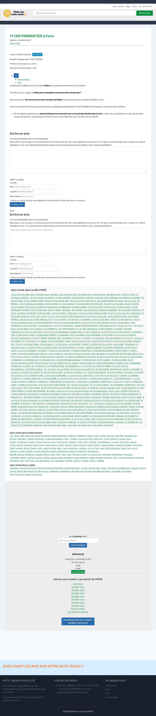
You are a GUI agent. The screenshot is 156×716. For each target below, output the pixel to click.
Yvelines (100, 460)
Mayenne (73, 451)
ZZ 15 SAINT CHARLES (34, 369)
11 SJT (130, 325)
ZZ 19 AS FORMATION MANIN (72, 406)
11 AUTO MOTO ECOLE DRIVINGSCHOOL (99, 322)
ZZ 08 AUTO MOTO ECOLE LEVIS (102, 307)
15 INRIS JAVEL (122, 363)
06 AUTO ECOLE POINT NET (57, 300)
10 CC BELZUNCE (134, 313)
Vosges (84, 460)
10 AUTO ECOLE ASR (116, 313)
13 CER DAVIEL (61, 344)
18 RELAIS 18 (133, 394)
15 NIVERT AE (28, 366)
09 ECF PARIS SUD (39, 310)
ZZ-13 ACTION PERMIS (26, 350)
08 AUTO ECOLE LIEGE (113, 304)
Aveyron (110, 435)
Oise (58, 454)
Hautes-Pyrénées (123, 445)
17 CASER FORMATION (30, 378)
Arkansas (14, 468)
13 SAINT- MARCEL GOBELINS (89, 347)
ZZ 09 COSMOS (59, 313)
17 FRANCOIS (42, 381)
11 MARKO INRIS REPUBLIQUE (86, 325)
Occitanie (116, 471)
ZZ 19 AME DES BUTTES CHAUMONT (33, 406)
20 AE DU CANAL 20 (36, 409)
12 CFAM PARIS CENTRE (46, 335)
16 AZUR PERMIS (102, 369)
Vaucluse (59, 460)
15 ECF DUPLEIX (41, 363)
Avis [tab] (19, 82)
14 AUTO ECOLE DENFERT (59, 350)
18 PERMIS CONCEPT (101, 394)
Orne (63, 454)
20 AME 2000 (52, 409)
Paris (134, 6)
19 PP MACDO (38, 403)
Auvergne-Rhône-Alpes (31, 468)
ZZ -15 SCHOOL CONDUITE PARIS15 (96, 366)
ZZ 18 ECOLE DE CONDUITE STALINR (58, 397)
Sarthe (46, 457)
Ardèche (72, 435)
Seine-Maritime (81, 457)
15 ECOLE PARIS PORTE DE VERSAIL (64, 363)
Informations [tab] (24, 79)
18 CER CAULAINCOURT (110, 388)
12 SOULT (77, 338)
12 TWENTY (87, 338)
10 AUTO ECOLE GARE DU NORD (93, 313)
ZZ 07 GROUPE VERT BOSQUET (89, 304)
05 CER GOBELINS (63, 297)
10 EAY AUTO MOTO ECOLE (42, 316)
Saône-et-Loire (35, 457)
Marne (53, 451)
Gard (80, 442)
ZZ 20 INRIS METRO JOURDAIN (111, 422)
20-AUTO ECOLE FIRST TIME (83, 419)
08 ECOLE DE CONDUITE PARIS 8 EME (41, 307)
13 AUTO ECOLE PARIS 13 (102, 341)
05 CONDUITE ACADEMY (129, 297)
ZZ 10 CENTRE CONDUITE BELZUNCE (70, 316)
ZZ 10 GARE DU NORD (117, 316)
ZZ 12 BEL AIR (98, 338)
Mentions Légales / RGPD (69, 692)
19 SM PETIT (84, 403)
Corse (103, 468)
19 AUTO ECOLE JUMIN (131, 397)
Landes (82, 448)
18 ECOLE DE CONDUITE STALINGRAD (44, 394)
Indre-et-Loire (49, 448)
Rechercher (144, 13)
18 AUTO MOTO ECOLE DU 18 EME (55, 388)
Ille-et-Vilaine (30, 448)
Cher (66, 439)
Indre (39, 448)
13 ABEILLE (43, 341)
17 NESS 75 (117, 381)
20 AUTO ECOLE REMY (96, 409)
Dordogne (22, 442)
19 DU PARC (65, 400)
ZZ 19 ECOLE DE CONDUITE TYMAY (119, 406)
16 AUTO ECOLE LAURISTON (82, 369)
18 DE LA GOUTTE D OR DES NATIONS (73, 391)
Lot (128, 448)
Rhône (23, 457)
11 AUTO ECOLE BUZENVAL (121, 319)
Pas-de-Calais (79, 454)
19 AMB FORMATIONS (112, 397)
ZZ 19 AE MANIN (125, 403)
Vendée (68, 460)
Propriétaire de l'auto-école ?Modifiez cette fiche (78, 621)
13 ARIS (68, 341)
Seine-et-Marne (65, 457)
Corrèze (73, 439)
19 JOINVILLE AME (132, 400)
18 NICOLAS (66, 394)
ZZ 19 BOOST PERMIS (95, 406)
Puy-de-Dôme (94, 454)
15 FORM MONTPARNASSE (104, 363)
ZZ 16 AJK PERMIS (114, 372)
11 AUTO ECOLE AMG (100, 319)
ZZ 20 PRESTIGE (132, 422)
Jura (65, 448)
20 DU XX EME (67, 416)
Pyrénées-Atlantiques (112, 454)
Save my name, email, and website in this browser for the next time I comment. (48, 200)
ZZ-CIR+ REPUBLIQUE (88, 328)
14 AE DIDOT (42, 350)
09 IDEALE (66, 310)
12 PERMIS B (68, 338)
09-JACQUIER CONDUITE (129, 310)
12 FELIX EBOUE (25, 338)
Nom (12, 186)
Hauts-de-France (25, 471)
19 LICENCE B (25, 403)
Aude (102, 435)
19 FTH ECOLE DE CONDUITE (112, 400)
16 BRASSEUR (115, 369)
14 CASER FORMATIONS (81, 350)
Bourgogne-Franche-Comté (56, 468)
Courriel (13, 191)
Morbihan (29, 454)
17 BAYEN (123, 375)
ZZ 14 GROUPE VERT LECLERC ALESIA (122, 353)
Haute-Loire (38, 445)
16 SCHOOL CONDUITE (73, 372)
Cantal (30, 439)
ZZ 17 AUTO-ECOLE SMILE (78, 384)
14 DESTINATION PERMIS (103, 350)
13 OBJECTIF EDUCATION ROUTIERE (42, 347)
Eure (54, 442)
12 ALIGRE (118, 328)
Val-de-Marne (42, 460)
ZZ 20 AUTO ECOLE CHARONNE (110, 419)
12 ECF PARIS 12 (108, 335)
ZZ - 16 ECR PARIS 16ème (95, 372)
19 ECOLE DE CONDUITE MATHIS (85, 400)
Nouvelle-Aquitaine (101, 471)
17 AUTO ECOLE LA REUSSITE (80, 375)
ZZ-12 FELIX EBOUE (30, 341)
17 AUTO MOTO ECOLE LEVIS (105, 375)
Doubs (31, 442)
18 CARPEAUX (93, 388)
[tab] (78, 432)
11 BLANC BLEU (123, 322)
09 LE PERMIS (77, 310)
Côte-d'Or (98, 439)
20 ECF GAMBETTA (83, 416)
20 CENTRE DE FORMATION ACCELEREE (35, 412)
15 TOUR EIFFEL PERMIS (54, 366)
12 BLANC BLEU (76, 332)
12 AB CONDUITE (106, 328)
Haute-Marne (51, 445)
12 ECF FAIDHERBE (77, 335)
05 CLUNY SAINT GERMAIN (106, 297)
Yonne (92, 460)
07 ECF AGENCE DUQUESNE (31, 304)
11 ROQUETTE (121, 325)
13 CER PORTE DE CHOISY (101, 344)
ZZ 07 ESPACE (68, 304)
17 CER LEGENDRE (49, 378)
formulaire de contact (80, 688)
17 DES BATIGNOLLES (123, 378)
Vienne (76, 460)
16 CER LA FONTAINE (131, 369)
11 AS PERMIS (85, 319)
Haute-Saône (65, 445)
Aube (96, 435)
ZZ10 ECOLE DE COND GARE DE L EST (36, 319)
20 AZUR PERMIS (114, 409)
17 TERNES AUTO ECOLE (27, 384)
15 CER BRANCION (30, 360)
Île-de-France (41, 471)
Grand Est (111, 468)
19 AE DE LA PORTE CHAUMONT (88, 397)
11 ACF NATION (73, 319)
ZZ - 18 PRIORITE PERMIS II (31, 397)
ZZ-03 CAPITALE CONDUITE (42, 297)
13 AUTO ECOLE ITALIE (81, 341)
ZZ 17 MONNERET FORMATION (122, 384)
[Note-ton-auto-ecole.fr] (15, 13)
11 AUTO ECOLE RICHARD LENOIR (67, 322)
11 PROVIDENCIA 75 (107, 325)
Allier (22, 435)
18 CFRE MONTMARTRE (36, 391)
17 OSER (126, 381)
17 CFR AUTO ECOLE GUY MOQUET (73, 378)
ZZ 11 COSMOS (36, 328)
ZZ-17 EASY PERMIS (32, 388)
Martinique (63, 451)
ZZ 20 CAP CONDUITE (66, 422)
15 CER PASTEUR (89, 360)
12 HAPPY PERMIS (39, 338)
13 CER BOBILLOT (47, 344)
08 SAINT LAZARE (79, 307)
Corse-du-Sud (85, 439)
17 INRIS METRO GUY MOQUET (62, 381)
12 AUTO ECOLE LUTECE (33, 332)
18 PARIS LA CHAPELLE (81, 394)
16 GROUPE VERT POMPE (51, 372)
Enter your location (78, 536)
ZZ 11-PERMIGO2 (51, 328)
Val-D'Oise (30, 460)
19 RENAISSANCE (53, 403)
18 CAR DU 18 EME (78, 388)
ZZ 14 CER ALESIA (98, 353)
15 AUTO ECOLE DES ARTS (108, 356)
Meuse (21, 454)
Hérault (19, 448)
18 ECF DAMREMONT (99, 391)
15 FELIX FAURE (86, 363)
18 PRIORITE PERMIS (119, 394)
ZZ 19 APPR (54, 406)
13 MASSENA (130, 344)
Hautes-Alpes (107, 445)
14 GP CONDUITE (56, 353)
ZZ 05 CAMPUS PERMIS (34, 300)
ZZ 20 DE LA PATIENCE (87, 422)
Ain (11, 435)
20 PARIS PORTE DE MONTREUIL (56, 419)
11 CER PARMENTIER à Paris (32, 36)
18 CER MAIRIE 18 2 (129, 388)
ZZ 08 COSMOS (124, 307)
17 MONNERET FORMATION (99, 381)
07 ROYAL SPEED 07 (52, 304)
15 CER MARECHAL (47, 360)
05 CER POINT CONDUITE (83, 297)
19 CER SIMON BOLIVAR (49, 400)
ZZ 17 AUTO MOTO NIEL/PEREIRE (52, 384)
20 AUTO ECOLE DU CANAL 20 (72, 409)
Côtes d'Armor (110, 439)
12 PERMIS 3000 (55, 338)
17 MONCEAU (81, 381)
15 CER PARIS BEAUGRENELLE (68, 360)
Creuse (121, 439)
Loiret (123, 448)
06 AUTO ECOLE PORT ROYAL (83, 300)
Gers (85, 442)
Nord (52, 454)
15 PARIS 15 (39, 366)
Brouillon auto (28, 294)
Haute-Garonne (24, 445)
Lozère (22, 451)
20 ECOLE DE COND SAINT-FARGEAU (108, 416)
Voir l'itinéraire (78, 545)
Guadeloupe (104, 442)
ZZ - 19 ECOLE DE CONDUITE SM (103, 403)
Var (52, 460)
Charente (39, 439)
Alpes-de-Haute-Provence (38, 435)
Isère (59, 448)
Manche (45, 451)
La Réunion (73, 448)
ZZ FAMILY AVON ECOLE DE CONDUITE (47, 356)
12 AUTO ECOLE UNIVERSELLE (56, 332)
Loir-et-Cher (93, 448)
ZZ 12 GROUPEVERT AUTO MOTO (119, 338)
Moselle (38, 454)
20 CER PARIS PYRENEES (83, 412)
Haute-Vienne (93, 445)
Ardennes (81, 435)
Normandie (86, 471)
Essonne (47, 442)
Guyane (115, 442)
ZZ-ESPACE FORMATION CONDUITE (80, 356)
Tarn (115, 457)
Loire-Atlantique (112, 448)
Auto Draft (16, 294)
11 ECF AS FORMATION (63, 325)
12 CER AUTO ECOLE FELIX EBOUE (116, 332)
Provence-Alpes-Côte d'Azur (28, 474)
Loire (102, 448)
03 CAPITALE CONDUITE (78, 612)
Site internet (15, 196)
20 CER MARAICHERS (62, 412)
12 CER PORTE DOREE (25, 335)
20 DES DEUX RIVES (52, 416)
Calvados (21, 439)
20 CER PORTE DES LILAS (105, 412)
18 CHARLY (51, 391)
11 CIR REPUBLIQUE (45, 325)
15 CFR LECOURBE (119, 360)
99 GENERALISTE (72, 366)
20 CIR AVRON (123, 412)
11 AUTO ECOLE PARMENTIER (40, 322)
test (22, 460)
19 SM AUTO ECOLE (69, 403)
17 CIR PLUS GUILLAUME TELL (101, 378)
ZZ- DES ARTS (50, 369)
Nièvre (46, 454)
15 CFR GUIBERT (103, 360)
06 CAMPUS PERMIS (105, 300)
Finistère (72, 442)
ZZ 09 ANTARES (44, 313)
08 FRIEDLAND (64, 307)
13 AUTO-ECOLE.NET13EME (27, 344)
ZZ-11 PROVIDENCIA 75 (68, 328)
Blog (128, 6)
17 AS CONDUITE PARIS (33, 375)
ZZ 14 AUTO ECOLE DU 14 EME (77, 353)
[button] (16, 75)
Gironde (93, 442)
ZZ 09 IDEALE (72, 313)
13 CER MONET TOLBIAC (78, 344)
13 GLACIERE (118, 344)
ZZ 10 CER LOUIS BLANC (97, 316)
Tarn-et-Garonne (126, 457)
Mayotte (83, 451)
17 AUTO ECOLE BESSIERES (55, 375)
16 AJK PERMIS (63, 369)
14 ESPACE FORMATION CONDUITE (32, 353)
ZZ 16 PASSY (128, 372)
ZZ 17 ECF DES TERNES (99, 384)
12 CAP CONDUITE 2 (92, 332)
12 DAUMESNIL (62, 335)
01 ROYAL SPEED (128, 294)
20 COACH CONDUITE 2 (32, 416)
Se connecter (145, 6)
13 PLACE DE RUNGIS (67, 347)
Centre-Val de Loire (90, 468)
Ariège (90, 435)
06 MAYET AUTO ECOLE (125, 300)
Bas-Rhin (119, 435)
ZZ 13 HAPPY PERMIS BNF (113, 347)
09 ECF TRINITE (54, 310)
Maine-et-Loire (33, 451)
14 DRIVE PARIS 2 (121, 350)
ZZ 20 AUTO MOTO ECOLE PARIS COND (39, 422)
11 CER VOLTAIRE (30, 325)
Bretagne (75, 468)
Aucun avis (15, 43)
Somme (108, 457)
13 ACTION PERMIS (56, 341)
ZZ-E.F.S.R (23, 409)
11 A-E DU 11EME (59, 319)
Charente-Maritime (54, 439)
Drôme (38, 442)
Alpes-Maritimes (59, 435)
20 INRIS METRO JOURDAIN (30, 419)
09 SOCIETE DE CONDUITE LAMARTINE (100, 310)
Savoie (53, 457)
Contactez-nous (11, 700)
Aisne (16, 435)
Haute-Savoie (79, 445)
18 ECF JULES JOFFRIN (118, 391)
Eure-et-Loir (62, 442)
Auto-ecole (118, 6)
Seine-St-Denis (96, 457)
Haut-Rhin (124, 442)
